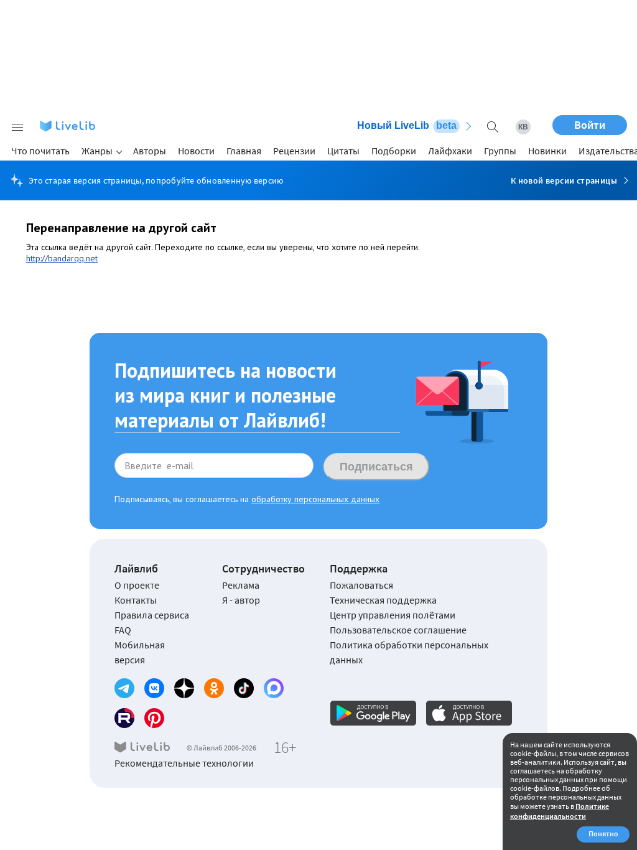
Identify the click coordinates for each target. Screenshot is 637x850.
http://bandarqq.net (62, 258)
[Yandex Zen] (184, 688)
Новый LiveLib (407, 125)
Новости (196, 150)
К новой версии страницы (564, 180)
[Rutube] (124, 718)
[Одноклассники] (214, 688)
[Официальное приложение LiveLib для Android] (373, 713)
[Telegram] (124, 688)
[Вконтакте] (154, 688)
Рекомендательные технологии (184, 763)
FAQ (122, 629)
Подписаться (376, 466)
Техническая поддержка (383, 600)
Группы (500, 150)
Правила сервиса (151, 615)
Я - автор (241, 600)
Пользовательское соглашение (398, 629)
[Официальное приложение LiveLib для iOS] (469, 713)
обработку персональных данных (315, 499)
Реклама (240, 585)
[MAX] (274, 688)
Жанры (97, 150)
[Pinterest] (154, 718)
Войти (589, 125)
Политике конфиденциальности (559, 811)
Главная (243, 150)
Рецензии (294, 150)
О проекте (136, 585)
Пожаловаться (361, 585)
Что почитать (40, 150)
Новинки (547, 150)
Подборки (393, 150)
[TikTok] (244, 688)
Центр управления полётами (392, 615)
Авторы (149, 150)
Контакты (135, 600)
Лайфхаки (450, 150)
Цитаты (343, 150)
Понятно (603, 833)
